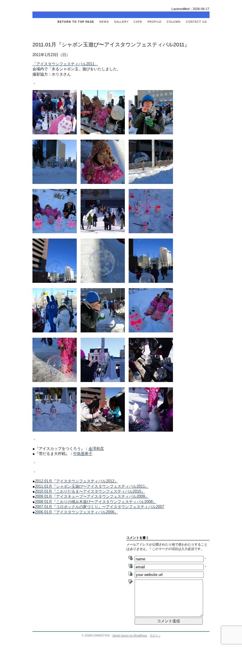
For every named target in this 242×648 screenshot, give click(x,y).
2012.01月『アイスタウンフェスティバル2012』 (76, 481)
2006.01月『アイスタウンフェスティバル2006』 (76, 512)
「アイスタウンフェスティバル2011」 (65, 64)
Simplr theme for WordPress (129, 635)
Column (174, 21)
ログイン (155, 635)
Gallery (121, 21)
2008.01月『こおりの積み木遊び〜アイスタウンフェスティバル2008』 (95, 502)
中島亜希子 (82, 453)
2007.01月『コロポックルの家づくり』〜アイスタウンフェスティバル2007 (99, 507)
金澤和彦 (96, 448)
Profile (154, 21)
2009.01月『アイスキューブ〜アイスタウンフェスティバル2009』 (92, 496)
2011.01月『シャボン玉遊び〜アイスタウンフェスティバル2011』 (92, 486)
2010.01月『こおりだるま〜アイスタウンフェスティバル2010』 (90, 491)
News (104, 21)
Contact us (196, 21)
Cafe (138, 21)
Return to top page (76, 21)
